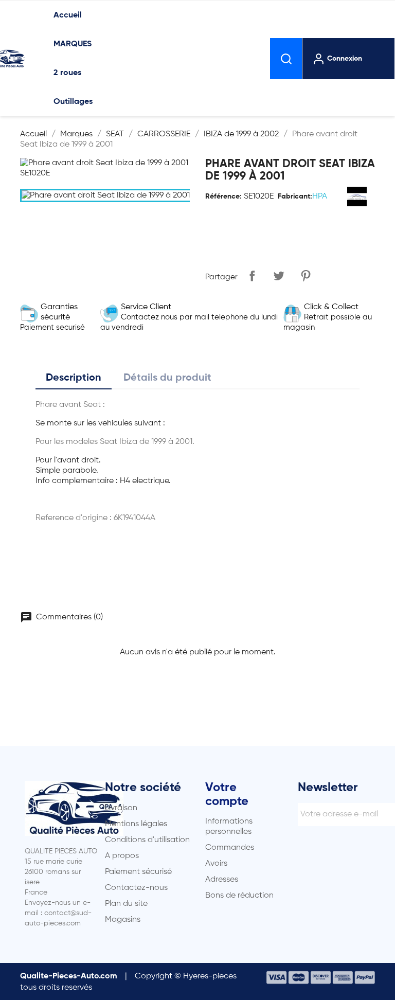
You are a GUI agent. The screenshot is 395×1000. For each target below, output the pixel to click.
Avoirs (216, 864)
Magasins (122, 920)
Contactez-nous (136, 888)
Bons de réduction (239, 895)
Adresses (221, 880)
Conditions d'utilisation (147, 840)
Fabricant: (295, 196)
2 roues (67, 73)
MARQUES (72, 44)
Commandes (229, 848)
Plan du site (126, 904)
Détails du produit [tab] (167, 378)
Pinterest (305, 275)
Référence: (223, 196)
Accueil (67, 15)
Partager (252, 275)
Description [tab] (73, 378)
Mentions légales (136, 824)
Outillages (73, 102)
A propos (122, 856)
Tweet (278, 275)
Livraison (121, 808)
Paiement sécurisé (138, 872)
